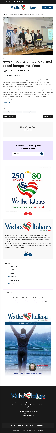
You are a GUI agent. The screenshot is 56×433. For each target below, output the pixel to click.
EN (30, 213)
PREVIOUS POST (10, 116)
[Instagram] (11, 1)
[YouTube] (19, 1)
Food (39, 301)
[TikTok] (17, 1)
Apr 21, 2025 (6, 58)
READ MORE (6, 102)
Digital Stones (40, 430)
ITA (26, 213)
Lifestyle (34, 297)
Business (24, 297)
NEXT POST (48, 116)
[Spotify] (22, 1)
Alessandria (6, 112)
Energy (13, 112)
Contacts (20, 425)
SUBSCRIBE (48, 7)
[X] (6, 1)
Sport (42, 297)
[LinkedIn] (9, 1)
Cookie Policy (29, 425)
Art (7, 297)
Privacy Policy (39, 425)
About (13, 425)
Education (22, 301)
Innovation (26, 112)
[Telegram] (14, 1)
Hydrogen (19, 112)
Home (4, 14)
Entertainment (10, 301)
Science (31, 301)
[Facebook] (4, 1)
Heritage (15, 297)
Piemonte (33, 112)
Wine (46, 301)
